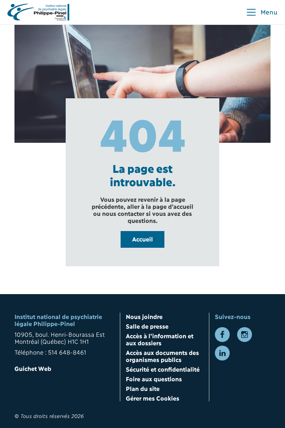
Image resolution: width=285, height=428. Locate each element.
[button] (262, 12)
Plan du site (143, 388)
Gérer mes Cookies (152, 397)
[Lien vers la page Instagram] (244, 334)
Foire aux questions (154, 378)
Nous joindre (144, 316)
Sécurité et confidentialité (163, 368)
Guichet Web (32, 368)
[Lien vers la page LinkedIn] (222, 353)
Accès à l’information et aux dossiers (159, 339)
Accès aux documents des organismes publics (162, 356)
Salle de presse (147, 325)
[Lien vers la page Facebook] (222, 334)
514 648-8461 (67, 351)
